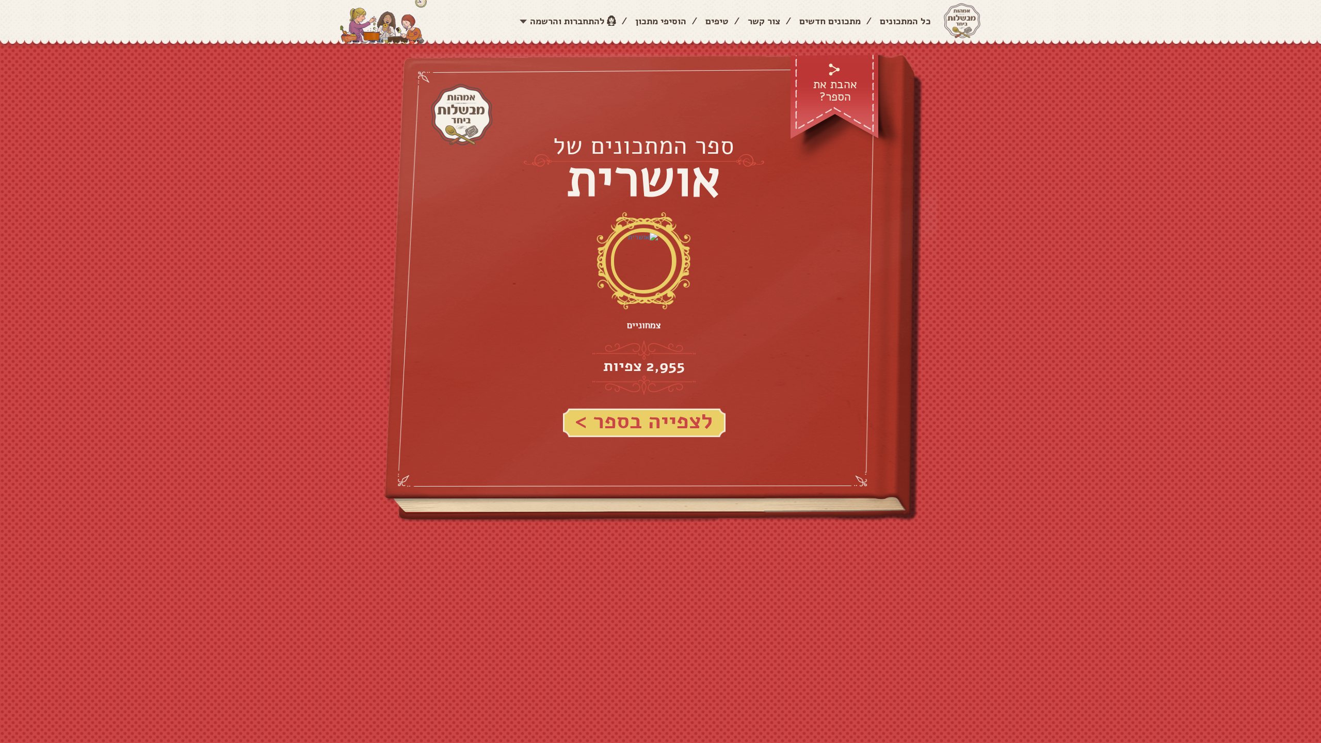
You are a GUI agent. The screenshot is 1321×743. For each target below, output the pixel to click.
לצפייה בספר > (644, 421)
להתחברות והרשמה (567, 21)
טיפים (717, 21)
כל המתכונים (905, 21)
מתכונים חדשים (830, 21)
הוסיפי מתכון (660, 21)
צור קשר (764, 21)
